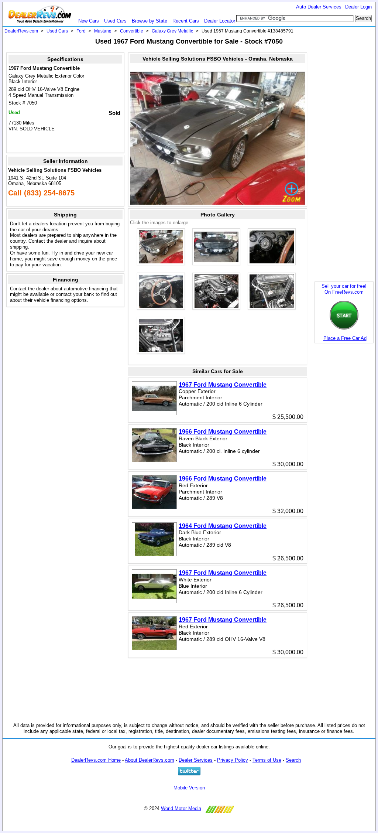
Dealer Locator (219, 21)
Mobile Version (189, 788)
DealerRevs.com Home (96, 760)
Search (293, 760)
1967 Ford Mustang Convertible (223, 385)
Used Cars (115, 21)
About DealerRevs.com (149, 760)
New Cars (88, 21)
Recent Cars (185, 21)
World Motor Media (181, 808)
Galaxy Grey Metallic (172, 31)
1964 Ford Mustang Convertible (223, 526)
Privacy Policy (232, 760)
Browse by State (149, 21)
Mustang (102, 31)
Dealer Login (358, 7)
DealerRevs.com (21, 31)
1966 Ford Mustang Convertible (223, 432)
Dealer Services (196, 760)
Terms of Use (266, 760)
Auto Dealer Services (318, 7)
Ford (81, 31)
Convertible (131, 31)
